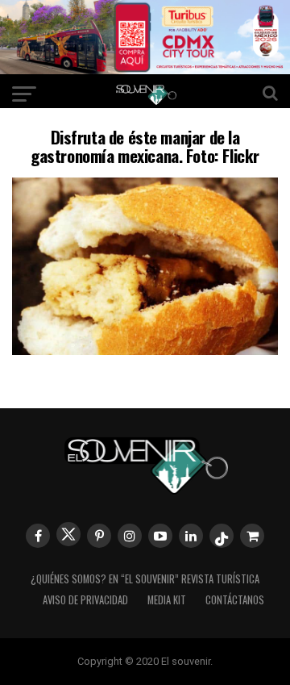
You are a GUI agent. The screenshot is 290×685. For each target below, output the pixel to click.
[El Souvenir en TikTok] (221, 536)
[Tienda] (252, 536)
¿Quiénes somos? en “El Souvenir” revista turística (145, 579)
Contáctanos (234, 600)
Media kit (166, 600)
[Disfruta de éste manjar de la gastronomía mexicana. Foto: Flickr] (145, 349)
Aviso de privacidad (85, 600)
